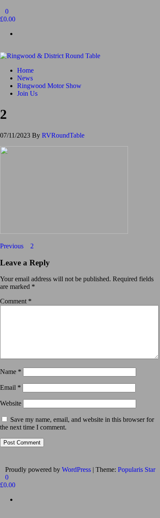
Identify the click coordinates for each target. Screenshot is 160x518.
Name (10, 371)
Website (10, 403)
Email (10, 387)
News (25, 78)
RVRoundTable (63, 135)
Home (25, 70)
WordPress (76, 469)
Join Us (27, 93)
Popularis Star (136, 469)
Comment (16, 301)
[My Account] (2, 48)
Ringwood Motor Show (49, 85)
